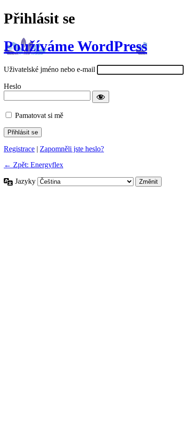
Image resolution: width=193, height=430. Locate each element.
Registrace (19, 149)
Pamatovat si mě (39, 115)
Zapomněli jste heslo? (72, 149)
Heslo (12, 86)
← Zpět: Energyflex (33, 165)
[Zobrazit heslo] (100, 97)
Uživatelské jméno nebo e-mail (49, 69)
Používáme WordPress (75, 46)
